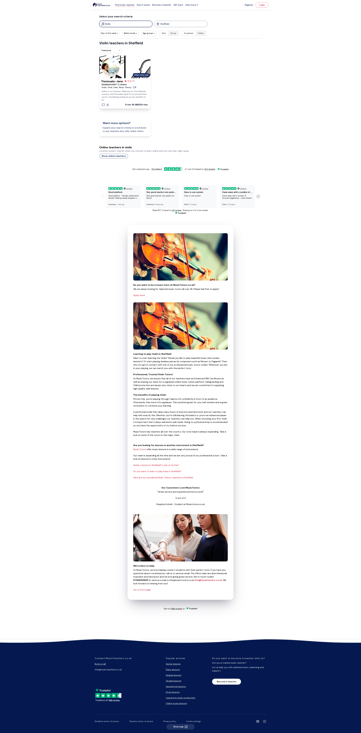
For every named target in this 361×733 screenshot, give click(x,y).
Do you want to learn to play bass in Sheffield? (157, 471)
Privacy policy (169, 721)
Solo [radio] (164, 33)
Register (249, 4)
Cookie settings (193, 721)
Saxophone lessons (176, 686)
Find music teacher (125, 4)
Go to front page (142, 589)
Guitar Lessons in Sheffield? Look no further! (156, 465)
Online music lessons (176, 703)
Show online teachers (114, 156)
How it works (143, 4)
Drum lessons (173, 692)
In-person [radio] (188, 33)
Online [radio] (201, 33)
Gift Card (178, 4)
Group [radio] (173, 33)
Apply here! (139, 295)
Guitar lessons (173, 663)
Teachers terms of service (141, 721)
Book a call (100, 663)
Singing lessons (173, 675)
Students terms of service (107, 721)
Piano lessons (173, 669)
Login (262, 4)
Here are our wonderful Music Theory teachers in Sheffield (163, 477)
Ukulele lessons (173, 680)
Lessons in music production (180, 697)
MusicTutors (139, 449)
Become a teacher (161, 4)
